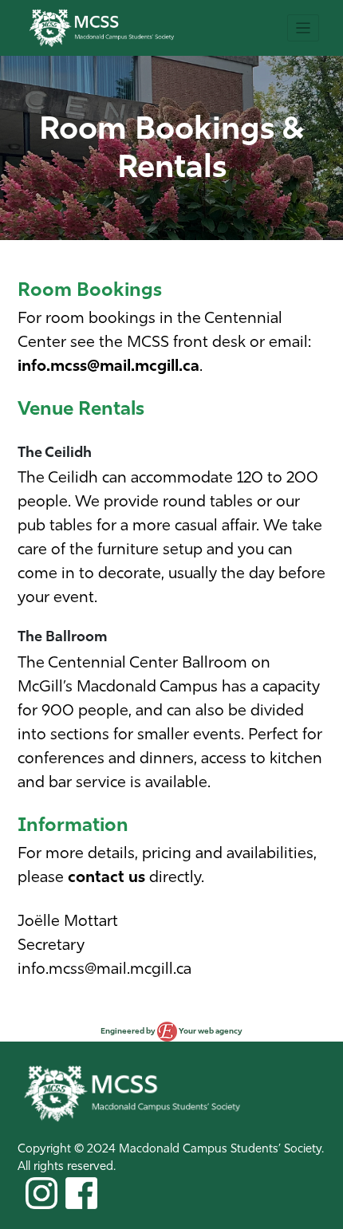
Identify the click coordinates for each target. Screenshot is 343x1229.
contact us (106, 878)
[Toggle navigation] (303, 27)
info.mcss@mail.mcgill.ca (108, 367)
